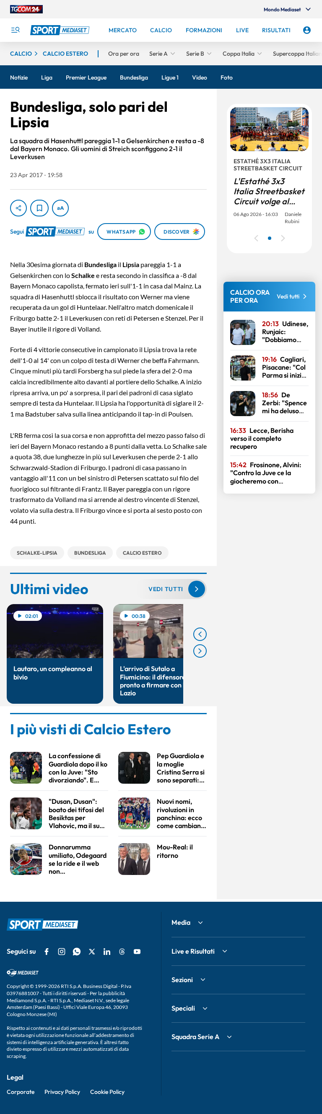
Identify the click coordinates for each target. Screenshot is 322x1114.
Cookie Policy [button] (107, 1092)
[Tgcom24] (26, 9)
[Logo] (60, 30)
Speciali (183, 1008)
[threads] (122, 951)
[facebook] (46, 951)
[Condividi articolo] (18, 208)
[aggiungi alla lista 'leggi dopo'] (39, 208)
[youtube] (137, 951)
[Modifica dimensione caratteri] (60, 208)
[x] (92, 951)
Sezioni (182, 979)
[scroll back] (200, 634)
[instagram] (61, 951)
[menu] (15, 30)
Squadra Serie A (195, 1036)
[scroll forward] (200, 651)
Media (180, 922)
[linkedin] (107, 951)
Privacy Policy (62, 1092)
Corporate (20, 1092)
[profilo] (307, 30)
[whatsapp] (77, 951)
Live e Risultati (193, 951)
